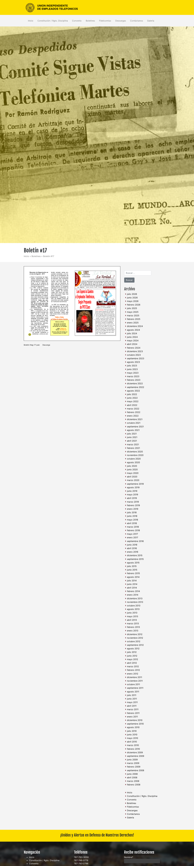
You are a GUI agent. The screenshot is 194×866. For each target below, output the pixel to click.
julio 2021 (132, 433)
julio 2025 (132, 308)
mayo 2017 (132, 534)
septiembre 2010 (135, 723)
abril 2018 (132, 523)
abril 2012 (132, 663)
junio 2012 (132, 655)
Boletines (90, 20)
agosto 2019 (133, 487)
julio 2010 (132, 731)
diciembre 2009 (135, 752)
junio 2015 (132, 569)
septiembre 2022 (135, 387)
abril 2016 (132, 548)
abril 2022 (132, 405)
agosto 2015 (133, 562)
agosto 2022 (133, 390)
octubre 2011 (133, 684)
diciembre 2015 (134, 555)
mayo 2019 (132, 494)
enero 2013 (132, 630)
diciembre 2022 (135, 383)
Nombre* (128, 857)
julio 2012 (132, 652)
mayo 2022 (132, 401)
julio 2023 (132, 365)
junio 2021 (132, 437)
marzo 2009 (133, 763)
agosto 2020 (133, 462)
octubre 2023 (134, 355)
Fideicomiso (105, 20)
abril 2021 (132, 440)
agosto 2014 (133, 577)
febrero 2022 (133, 412)
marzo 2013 (133, 623)
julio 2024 (132, 333)
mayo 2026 (132, 301)
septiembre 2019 (135, 484)
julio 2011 (131, 695)
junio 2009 (132, 759)
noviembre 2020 (135, 455)
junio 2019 (132, 491)
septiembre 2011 (135, 688)
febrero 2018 (133, 530)
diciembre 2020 (135, 451)
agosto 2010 (133, 727)
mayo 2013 (132, 616)
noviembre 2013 (135, 602)
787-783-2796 (81, 863)
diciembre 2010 (134, 720)
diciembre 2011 (134, 677)
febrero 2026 (133, 304)
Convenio (77, 20)
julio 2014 (132, 580)
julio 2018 (132, 512)
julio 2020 (132, 466)
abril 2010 (132, 741)
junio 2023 (132, 369)
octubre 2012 (133, 641)
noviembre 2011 (135, 680)
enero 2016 (132, 552)
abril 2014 (132, 587)
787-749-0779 (81, 860)
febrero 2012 (133, 670)
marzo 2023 (133, 376)
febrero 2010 (133, 749)
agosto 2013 (133, 609)
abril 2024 (132, 344)
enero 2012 (132, 673)
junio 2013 (132, 612)
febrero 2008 (133, 784)
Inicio (30, 20)
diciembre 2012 (134, 634)
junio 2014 (132, 584)
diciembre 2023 (135, 351)
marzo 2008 (133, 781)
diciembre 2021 (134, 419)
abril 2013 (132, 620)
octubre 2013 (133, 605)
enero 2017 (132, 537)
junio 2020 (132, 469)
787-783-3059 (81, 857)
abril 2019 (132, 498)
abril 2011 (131, 705)
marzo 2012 (133, 666)
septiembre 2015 (135, 559)
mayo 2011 (132, 702)
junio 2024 (132, 337)
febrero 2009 (133, 766)
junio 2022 (132, 398)
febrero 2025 (133, 319)
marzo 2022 (133, 408)
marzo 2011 (132, 709)
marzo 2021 (133, 444)
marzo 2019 (133, 501)
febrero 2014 (133, 591)
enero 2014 (132, 594)
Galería (150, 20)
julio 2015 (132, 566)
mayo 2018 (132, 519)
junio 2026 (132, 297)
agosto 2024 (133, 330)
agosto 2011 (133, 691)
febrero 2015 (133, 573)
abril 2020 (132, 476)
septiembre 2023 (135, 358)
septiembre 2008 (135, 770)
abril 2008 (132, 777)
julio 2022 (132, 394)
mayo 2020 (132, 473)
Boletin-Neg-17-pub (32, 345)
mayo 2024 (132, 340)
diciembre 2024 (135, 326)
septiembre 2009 (135, 756)
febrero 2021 (133, 448)
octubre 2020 (134, 458)
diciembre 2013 (134, 598)
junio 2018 (132, 516)
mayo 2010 (132, 738)
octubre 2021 (133, 423)
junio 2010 (132, 734)
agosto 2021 (133, 430)
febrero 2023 (133, 380)
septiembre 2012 (135, 645)
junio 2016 (132, 544)
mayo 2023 (132, 372)
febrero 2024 (133, 347)
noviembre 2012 (135, 638)
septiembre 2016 (135, 541)
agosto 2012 (133, 648)
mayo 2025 (132, 312)
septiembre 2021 (135, 426)
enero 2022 (133, 415)
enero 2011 (132, 716)
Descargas (120, 20)
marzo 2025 (133, 315)
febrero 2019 (133, 505)
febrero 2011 (133, 713)
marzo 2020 (133, 480)
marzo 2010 (133, 745)
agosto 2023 (133, 362)
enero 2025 (133, 322)
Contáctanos (136, 20)
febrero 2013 (133, 627)
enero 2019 (132, 509)
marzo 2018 (133, 526)
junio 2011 (132, 698)
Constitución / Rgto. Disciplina (52, 20)
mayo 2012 (132, 659)
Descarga (46, 345)
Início (26, 256)
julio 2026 (132, 294)
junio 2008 (132, 774)
